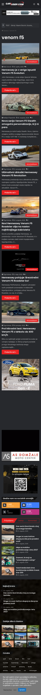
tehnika (5, 670)
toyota (19, 670)
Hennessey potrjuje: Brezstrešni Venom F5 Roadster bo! (20, 279)
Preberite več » (10, 90)
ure (25, 670)
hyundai (5, 663)
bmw (10, 659)
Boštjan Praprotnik (9, 118)
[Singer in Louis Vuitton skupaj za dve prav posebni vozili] (8, 539)
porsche (5, 666)
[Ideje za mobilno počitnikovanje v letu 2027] (8, 550)
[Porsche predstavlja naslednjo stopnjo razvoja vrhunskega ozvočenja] (33, 643)
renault (13, 666)
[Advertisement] (21, 410)
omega (33, 663)
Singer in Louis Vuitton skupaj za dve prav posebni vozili (27, 538)
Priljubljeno (8, 520)
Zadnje (21, 520)
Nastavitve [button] (7, 690)
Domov (5, 31)
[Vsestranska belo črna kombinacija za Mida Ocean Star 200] (8, 571)
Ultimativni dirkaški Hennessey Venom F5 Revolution (19, 174)
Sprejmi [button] (22, 690)
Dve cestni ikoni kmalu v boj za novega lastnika (27, 527)
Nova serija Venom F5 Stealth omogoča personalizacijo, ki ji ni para (20, 124)
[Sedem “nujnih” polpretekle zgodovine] (33, 636)
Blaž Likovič (7, 67)
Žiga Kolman (7, 169)
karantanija (14, 663)
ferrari (17, 659)
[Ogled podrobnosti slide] (20, 12)
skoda (30, 666)
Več (14, 690)
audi (4, 659)
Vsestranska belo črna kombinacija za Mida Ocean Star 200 (27, 570)
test (12, 670)
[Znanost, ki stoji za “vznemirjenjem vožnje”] (8, 560)
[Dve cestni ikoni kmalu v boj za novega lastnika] (8, 529)
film (23, 659)
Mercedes (25, 663)
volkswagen (33, 670)
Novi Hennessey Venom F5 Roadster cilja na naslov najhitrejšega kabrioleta (17, 226)
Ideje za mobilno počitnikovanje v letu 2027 (27, 548)
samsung (22, 666)
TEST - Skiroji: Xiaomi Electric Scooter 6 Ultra (22, 25)
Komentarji (32, 520)
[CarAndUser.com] (15, 4)
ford (29, 659)
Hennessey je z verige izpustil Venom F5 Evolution (19, 71)
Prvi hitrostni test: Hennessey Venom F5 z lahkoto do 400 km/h (19, 332)
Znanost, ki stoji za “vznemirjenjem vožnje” (25, 558)
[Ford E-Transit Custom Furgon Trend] (21, 643)
